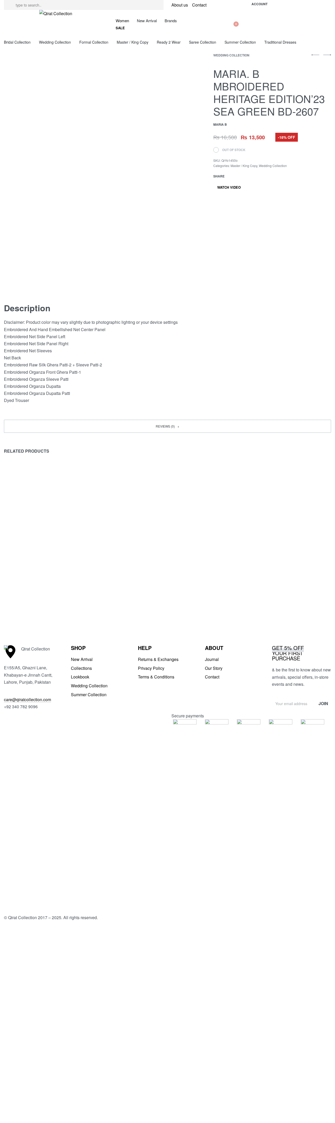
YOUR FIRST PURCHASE (288, 653)
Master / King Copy (244, 165)
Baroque (96, 593)
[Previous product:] (315, 57)
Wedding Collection (231, 55)
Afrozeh (12, 593)
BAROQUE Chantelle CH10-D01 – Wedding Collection (124, 604)
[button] (120, 28)
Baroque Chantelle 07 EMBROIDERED (194, 604)
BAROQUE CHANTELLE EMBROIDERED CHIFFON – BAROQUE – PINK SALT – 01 (287, 607)
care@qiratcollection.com (27, 699)
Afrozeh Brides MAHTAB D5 (34, 601)
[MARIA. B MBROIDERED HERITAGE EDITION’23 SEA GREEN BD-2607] (232, 176)
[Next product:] (327, 57)
